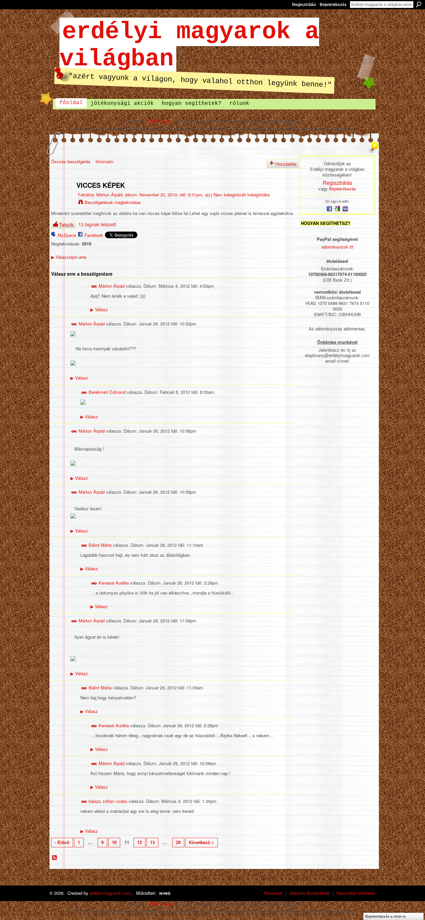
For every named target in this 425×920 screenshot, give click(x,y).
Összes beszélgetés (71, 161)
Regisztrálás (304, 4)
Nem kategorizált (229, 194)
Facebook (93, 235)
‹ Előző (62, 842)
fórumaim (105, 161)
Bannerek (273, 893)
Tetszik (66, 224)
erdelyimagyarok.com (110, 893)
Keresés (418, 4)
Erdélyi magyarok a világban (189, 45)
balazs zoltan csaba (108, 801)
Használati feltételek (356, 893)
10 (114, 842)
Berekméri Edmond (107, 392)
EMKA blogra (159, 121)
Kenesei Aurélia (114, 583)
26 (178, 842)
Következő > (201, 842)
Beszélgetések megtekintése (112, 202)
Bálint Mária (100, 545)
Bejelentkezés (333, 4)
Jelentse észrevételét (309, 893)
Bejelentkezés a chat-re (385, 916)
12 (139, 842)
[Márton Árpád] (61, 199)
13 (152, 842)
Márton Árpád (109, 194)
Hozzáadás (286, 164)
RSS (55, 858)
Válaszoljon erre (68, 257)
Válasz (99, 309)
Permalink (94, 286)
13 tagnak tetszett (97, 224)
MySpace (67, 235)
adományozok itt (337, 247)
